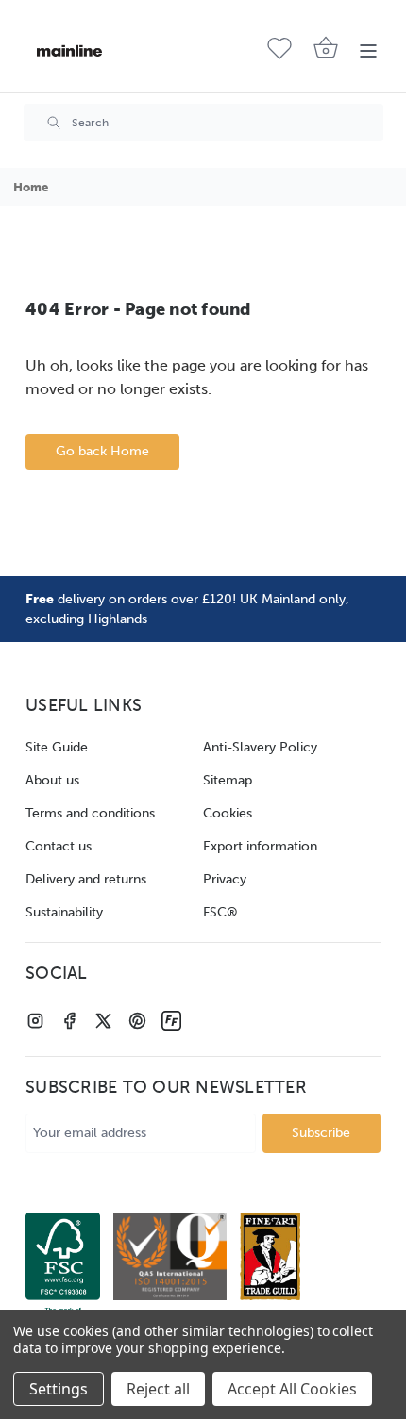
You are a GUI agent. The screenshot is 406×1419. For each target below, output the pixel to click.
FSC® (220, 912)
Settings (58, 1388)
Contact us (58, 846)
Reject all (158, 1388)
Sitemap (227, 780)
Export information (260, 846)
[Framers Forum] (171, 1021)
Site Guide (56, 747)
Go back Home (102, 451)
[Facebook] (69, 1021)
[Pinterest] (137, 1021)
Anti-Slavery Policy (260, 747)
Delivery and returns (85, 879)
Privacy (224, 879)
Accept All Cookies (292, 1388)
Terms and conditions (90, 813)
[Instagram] (35, 1021)
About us (52, 780)
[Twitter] (103, 1021)
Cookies (227, 813)
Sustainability (64, 912)
